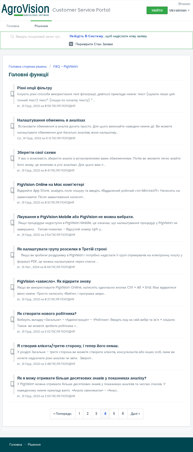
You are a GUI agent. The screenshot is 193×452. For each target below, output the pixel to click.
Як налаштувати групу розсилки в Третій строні (62, 249)
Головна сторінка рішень (28, 66)
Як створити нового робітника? (46, 313)
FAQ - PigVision (65, 66)
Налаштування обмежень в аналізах (51, 120)
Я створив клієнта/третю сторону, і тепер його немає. (68, 346)
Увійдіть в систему (86, 36)
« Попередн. (62, 413)
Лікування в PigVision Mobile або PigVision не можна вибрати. (75, 217)
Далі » (135, 413)
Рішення (41, 26)
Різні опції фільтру (34, 88)
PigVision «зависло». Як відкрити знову (54, 281)
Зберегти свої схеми (36, 152)
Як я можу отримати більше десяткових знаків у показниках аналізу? (81, 378)
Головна (13, 26)
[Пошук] (11, 37)
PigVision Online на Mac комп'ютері (50, 184)
